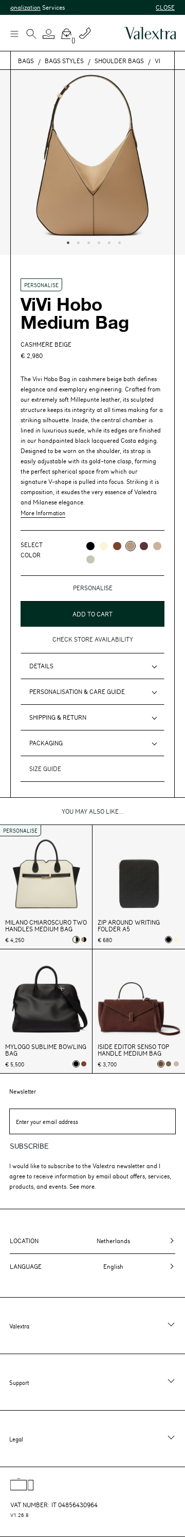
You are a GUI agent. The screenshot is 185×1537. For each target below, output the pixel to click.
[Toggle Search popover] (31, 35)
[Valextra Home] (150, 33)
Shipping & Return (57, 717)
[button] (49, 34)
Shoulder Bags (119, 60)
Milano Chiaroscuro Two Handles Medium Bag (46, 925)
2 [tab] (77, 241)
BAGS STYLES (64, 60)
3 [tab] (87, 241)
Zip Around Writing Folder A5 (129, 925)
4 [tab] (97, 241)
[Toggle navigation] (14, 33)
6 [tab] (118, 241)
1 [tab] (67, 241)
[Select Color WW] (104, 546)
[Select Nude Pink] (176, 1063)
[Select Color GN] (90, 559)
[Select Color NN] (90, 546)
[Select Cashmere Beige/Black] (83, 939)
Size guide (45, 768)
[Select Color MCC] (117, 546)
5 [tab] (108, 241)
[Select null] (168, 1063)
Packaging (46, 742)
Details (41, 665)
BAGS (26, 60)
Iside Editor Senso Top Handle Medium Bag (133, 1050)
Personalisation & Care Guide (77, 691)
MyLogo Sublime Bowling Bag (45, 1050)
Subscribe (29, 1146)
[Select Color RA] (144, 546)
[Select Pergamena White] (176, 939)
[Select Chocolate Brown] (83, 1063)
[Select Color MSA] (157, 546)
